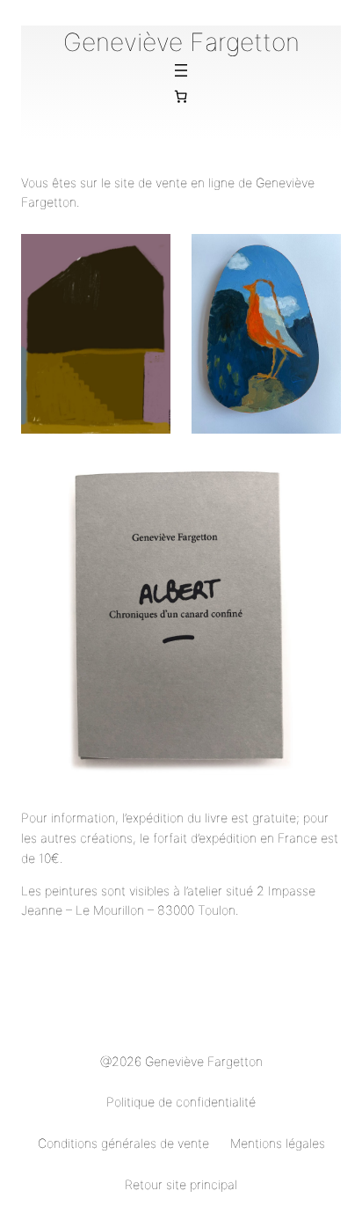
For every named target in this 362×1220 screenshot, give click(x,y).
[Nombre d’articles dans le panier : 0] (181, 97)
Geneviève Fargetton (181, 42)
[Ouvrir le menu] (181, 70)
